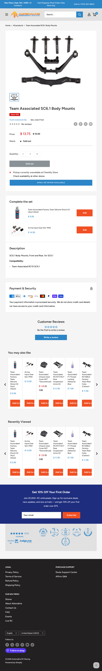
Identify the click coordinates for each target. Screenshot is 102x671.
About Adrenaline (13, 603)
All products (18, 25)
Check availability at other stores (28, 176)
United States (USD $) (30, 633)
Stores (8, 599)
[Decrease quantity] (23, 154)
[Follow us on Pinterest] (22, 645)
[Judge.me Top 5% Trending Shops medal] (65, 541)
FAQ (7, 612)
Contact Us (10, 608)
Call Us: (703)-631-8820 (84, 4)
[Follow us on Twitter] (12, 645)
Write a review (51, 337)
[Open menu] (6, 14)
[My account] (89, 14)
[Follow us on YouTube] (27, 645)
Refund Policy (12, 580)
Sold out (30, 163)
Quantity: (14, 154)
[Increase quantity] (37, 154)
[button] (51, 182)
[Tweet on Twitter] (86, 124)
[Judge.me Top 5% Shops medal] (88, 532)
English (10, 633)
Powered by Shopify (13, 662)
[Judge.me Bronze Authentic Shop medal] (77, 532)
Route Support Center (66, 572)
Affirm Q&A (61, 576)
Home (7, 25)
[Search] (79, 14)
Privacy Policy (12, 572)
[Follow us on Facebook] (7, 645)
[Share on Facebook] (75, 124)
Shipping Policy (12, 585)
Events (8, 616)
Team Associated (18, 120)
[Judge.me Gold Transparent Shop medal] (54, 532)
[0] (94, 14)
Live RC (9, 621)
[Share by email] (91, 124)
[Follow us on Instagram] (17, 645)
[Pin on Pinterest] (80, 124)
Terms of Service (13, 576)
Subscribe (71, 515)
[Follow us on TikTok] (32, 645)
